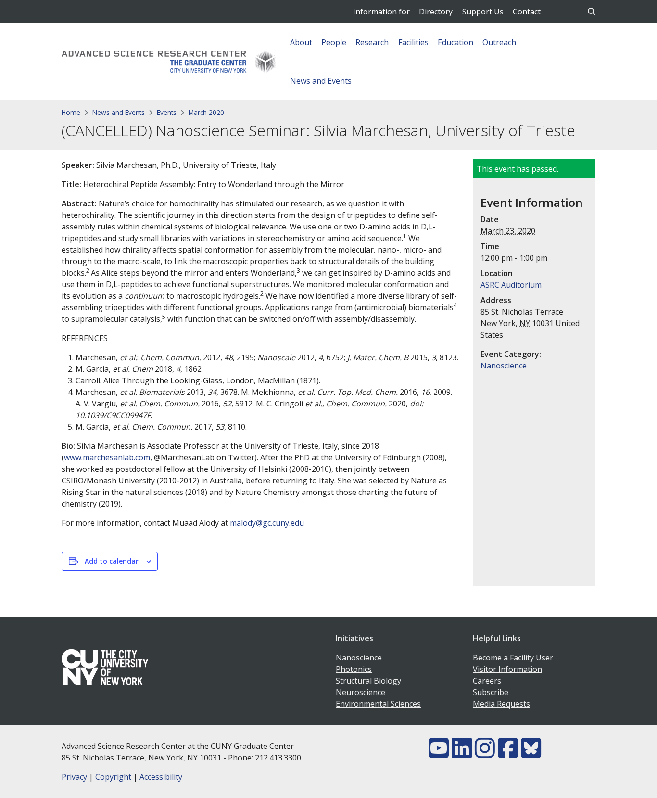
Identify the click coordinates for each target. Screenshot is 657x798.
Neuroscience (360, 692)
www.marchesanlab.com (107, 457)
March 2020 (206, 112)
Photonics (354, 669)
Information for (381, 11)
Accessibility (160, 777)
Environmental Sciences (378, 703)
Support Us (483, 11)
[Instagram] (484, 753)
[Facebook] (507, 753)
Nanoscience (503, 365)
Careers (487, 680)
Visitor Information (507, 669)
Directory (436, 11)
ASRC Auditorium (511, 284)
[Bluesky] (531, 753)
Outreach (499, 42)
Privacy (74, 777)
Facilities (413, 42)
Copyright (113, 777)
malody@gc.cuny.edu (267, 523)
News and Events (321, 81)
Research (372, 42)
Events (167, 112)
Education (455, 42)
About (301, 42)
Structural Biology (368, 680)
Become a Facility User (513, 657)
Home (71, 112)
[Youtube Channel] (438, 753)
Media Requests (501, 703)
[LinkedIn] (461, 753)
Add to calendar (112, 561)
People (333, 42)
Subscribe (490, 692)
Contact (527, 11)
